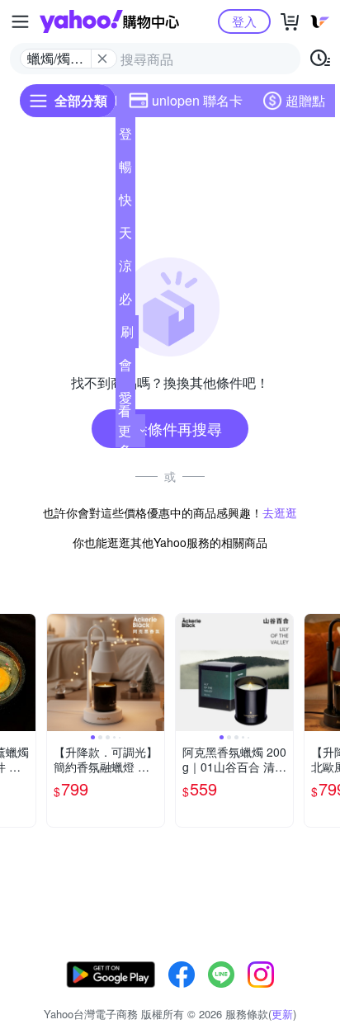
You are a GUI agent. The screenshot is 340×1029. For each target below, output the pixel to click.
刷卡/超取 (127, 335)
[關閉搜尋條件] (102, 58)
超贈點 (305, 100)
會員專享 (125, 368)
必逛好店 (125, 302)
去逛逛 (279, 512)
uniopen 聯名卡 (197, 100)
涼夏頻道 (125, 269)
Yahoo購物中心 (109, 21)
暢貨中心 (125, 170)
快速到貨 (125, 203)
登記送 (125, 137)
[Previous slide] (57, 672)
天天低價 (125, 236)
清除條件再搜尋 (170, 428)
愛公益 (125, 401)
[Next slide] (24, 672)
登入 (244, 21)
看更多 (124, 430)
